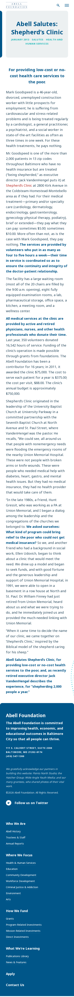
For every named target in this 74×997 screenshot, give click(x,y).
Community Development (21, 875)
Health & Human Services (21, 863)
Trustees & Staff (15, 837)
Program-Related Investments (24, 924)
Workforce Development (20, 881)
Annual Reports (15, 843)
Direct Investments (17, 937)
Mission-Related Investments (23, 930)
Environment (13, 893)
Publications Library (17, 956)
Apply (10, 974)
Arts (8, 899)
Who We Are (16, 823)
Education (12, 869)
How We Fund (17, 911)
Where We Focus (19, 855)
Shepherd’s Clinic (19, 185)
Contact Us (15, 985)
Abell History (13, 831)
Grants (10, 918)
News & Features (16, 962)
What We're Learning (23, 948)
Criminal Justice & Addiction (22, 887)
